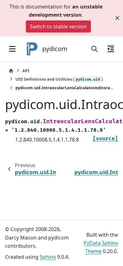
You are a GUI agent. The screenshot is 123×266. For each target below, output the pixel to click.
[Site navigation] (12, 48)
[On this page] (110, 48)
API (25, 70)
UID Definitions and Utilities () (59, 79)
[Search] (94, 48)
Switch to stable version (58, 26)
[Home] (11, 70)
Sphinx (48, 256)
